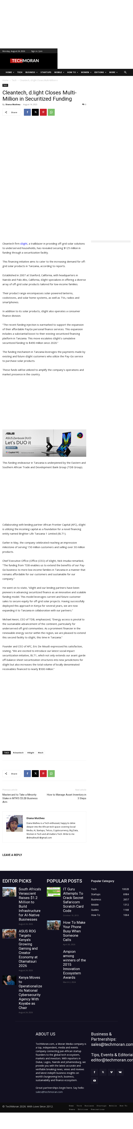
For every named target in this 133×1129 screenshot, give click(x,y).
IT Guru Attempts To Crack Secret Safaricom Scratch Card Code (73, 900)
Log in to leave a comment (17, 860)
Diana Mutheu (13, 104)
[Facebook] (27, 112)
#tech (40, 752)
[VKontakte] (120, 1072)
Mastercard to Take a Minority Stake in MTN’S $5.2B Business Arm (20, 798)
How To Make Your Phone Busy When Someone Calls (74, 931)
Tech (5, 85)
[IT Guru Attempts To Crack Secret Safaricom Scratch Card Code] (54, 892)
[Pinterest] (43, 112)
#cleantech (18, 752)
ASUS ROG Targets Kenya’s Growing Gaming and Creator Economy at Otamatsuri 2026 (28, 948)
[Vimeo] (111, 1072)
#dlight (30, 752)
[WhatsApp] (51, 112)
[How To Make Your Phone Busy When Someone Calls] (54, 925)
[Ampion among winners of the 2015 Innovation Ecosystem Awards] (54, 954)
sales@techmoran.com (49, 1092)
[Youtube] (94, 1080)
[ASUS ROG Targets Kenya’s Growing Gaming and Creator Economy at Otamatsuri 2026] (9, 934)
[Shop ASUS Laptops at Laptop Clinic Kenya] (44, 443)
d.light (23, 243)
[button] (125, 72)
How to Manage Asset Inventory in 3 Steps (66, 796)
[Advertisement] (66, 24)
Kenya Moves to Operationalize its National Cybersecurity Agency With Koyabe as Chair (30, 992)
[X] (35, 112)
